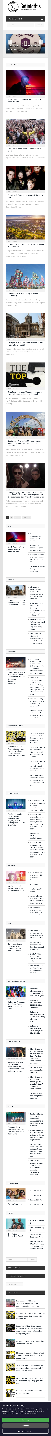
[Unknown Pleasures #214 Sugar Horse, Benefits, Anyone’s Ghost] (16, 992)
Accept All (25, 1420)
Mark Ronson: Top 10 (37, 1222)
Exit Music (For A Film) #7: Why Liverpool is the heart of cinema (15, 947)
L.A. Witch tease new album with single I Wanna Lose (36, 876)
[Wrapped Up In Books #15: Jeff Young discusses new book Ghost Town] (16, 1118)
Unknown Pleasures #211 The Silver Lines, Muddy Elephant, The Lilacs (37, 1016)
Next (41, 42)
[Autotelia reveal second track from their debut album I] (16, 877)
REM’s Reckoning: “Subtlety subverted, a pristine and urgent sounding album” (37, 624)
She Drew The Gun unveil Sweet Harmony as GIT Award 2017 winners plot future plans (16, 1066)
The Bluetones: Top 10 (37, 1229)
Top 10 (10, 1213)
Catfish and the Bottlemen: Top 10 (36, 1236)
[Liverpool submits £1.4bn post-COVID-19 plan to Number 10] (25, 228)
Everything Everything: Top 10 (15, 1235)
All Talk (11, 1106)
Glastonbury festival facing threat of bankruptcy (23, 294)
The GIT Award (14, 1041)
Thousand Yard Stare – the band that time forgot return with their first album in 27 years (36, 1150)
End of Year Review (15, 726)
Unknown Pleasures (16, 981)
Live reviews (12, 651)
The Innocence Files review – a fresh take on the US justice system (36, 934)
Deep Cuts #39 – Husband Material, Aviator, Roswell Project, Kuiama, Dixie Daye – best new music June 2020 (37, 822)
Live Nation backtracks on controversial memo (24, 150)
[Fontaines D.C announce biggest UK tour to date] (25, 179)
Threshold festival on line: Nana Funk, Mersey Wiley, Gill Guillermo (37, 714)
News (10, 526)
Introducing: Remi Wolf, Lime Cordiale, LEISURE (37, 835)
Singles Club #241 (36, 1195)
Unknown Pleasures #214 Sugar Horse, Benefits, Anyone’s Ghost (16, 1005)
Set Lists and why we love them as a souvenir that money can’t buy (37, 702)
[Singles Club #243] (16, 1194)
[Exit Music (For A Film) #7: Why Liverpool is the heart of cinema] (16, 935)
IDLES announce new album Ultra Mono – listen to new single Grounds (37, 911)
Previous (10, 42)
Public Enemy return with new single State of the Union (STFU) (36, 888)
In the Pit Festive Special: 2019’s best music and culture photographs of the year (37, 780)
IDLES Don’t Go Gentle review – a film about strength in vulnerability (37, 946)
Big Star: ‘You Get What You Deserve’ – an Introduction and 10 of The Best (37, 1245)
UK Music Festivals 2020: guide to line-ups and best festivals (30, 1342)
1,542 (24, 517)
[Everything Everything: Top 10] (16, 1225)
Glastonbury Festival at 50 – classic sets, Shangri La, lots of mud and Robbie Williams (24, 443)
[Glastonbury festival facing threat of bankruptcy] (25, 277)
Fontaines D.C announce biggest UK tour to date (25, 196)
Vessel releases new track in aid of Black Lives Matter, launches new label (37, 899)
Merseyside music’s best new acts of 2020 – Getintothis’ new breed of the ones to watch (30, 1355)
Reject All (25, 1426)
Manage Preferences (25, 1431)
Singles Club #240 (36, 1200)
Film (9, 923)
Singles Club (13, 1183)
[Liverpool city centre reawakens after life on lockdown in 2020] (25, 326)
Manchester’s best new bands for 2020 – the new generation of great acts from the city (37, 805)
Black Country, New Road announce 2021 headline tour (24, 100)
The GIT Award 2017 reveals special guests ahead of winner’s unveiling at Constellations (36, 1083)
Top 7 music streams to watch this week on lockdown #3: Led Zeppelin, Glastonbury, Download (16, 677)
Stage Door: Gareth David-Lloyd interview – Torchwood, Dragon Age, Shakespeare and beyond (37, 609)
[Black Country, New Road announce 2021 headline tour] (25, 83)
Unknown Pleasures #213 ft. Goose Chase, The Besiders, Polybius (37, 992)
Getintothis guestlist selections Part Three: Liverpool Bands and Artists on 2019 (37, 752)
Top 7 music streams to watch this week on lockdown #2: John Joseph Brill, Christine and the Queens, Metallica (37, 666)
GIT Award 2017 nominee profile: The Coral (36, 1070)
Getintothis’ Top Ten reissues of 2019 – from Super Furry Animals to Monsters (37, 738)
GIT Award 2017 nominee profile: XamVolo (36, 1095)
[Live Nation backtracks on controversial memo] (25, 132)
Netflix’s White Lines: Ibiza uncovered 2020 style (36, 957)
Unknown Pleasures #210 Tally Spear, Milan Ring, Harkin (36, 1029)
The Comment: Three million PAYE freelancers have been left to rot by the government (37, 638)
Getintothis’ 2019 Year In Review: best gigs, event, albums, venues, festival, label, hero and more (16, 751)
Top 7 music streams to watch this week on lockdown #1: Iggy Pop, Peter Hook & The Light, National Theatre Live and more (37, 686)
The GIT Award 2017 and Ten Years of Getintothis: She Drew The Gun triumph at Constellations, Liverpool (37, 1056)
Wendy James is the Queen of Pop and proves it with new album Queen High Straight (37, 1135)
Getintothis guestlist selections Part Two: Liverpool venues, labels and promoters (37, 766)
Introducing (13, 793)
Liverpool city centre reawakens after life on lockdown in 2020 (25, 344)
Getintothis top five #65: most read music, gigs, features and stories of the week (25, 393)
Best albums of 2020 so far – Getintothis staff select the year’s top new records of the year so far (29, 1303)
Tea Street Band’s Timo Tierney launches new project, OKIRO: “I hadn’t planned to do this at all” (16, 819)
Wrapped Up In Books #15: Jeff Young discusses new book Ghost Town (17, 1130)
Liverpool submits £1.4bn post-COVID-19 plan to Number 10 (26, 245)
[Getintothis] (25, 6)
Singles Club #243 (15, 1204)
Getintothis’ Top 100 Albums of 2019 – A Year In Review (30, 1392)
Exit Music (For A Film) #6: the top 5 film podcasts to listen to (36, 969)
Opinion (11, 579)
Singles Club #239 (36, 1204)
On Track (11, 865)
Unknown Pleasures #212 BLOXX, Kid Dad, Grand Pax (36, 1003)
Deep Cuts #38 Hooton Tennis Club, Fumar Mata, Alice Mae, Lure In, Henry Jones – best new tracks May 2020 (37, 850)
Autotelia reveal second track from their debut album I (16, 888)
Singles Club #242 (36, 1191)
